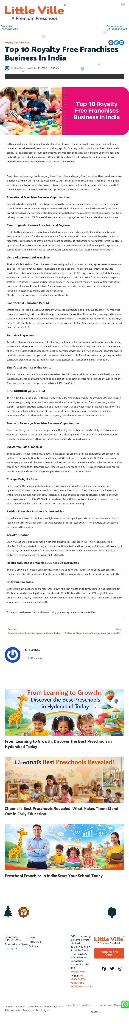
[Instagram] (120, 969)
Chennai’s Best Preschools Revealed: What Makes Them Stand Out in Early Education (61, 811)
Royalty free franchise (17, 43)
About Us (35, 941)
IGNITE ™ (11, 949)
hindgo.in (45, 1010)
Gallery (33, 946)
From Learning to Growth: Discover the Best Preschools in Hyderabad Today (58, 744)
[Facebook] (104, 969)
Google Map (77, 971)
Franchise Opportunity (13, 938)
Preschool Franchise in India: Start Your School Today (54, 876)
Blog (32, 937)
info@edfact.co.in (81, 986)
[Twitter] (112, 969)
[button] (123, 5)
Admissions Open (16, 944)
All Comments (35, 658)
